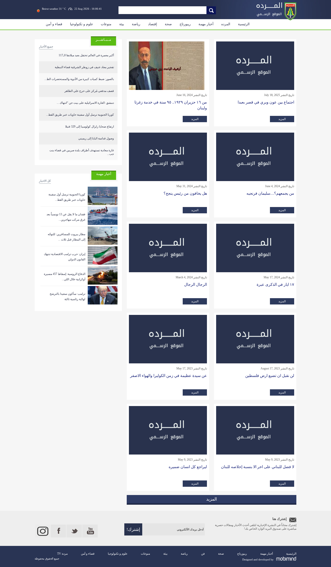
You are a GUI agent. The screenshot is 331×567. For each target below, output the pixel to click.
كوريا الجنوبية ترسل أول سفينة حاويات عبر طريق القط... (80, 114)
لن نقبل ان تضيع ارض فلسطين (269, 376)
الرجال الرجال (195, 284)
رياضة (136, 24)
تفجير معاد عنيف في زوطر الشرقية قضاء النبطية (84, 67)
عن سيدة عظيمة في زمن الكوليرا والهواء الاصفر (168, 376)
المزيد (282, 119)
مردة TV (62, 553)
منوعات (106, 24)
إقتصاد (152, 24)
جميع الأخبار (46, 46)
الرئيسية (244, 24)
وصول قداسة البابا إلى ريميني (96, 138)
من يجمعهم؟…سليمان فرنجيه (270, 193)
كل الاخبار (45, 181)
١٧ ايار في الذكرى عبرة (275, 284)
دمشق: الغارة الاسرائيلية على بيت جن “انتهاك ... (85, 102)
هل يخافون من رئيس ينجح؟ (185, 193)
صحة (168, 24)
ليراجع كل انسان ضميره (188, 467)
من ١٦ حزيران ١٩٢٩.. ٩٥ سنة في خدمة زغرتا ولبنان (170, 105)
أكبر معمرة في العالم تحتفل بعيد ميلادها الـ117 (86, 55)
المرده (225, 24)
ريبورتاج (185, 24)
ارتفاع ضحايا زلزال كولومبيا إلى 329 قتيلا (89, 126)
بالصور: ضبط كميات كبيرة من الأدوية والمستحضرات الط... (79, 79)
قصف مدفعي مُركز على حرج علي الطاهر (89, 91)
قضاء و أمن (54, 24)
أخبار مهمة (205, 24)
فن (203, 553)
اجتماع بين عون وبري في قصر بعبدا (266, 102)
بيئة (121, 24)
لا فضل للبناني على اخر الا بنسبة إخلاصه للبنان (257, 467)
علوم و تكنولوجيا (81, 24)
